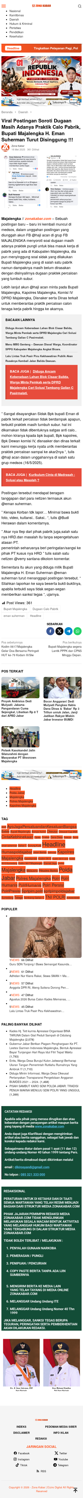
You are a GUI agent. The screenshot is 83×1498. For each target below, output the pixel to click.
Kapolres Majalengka (22, 805)
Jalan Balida (40, 852)
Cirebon (46, 837)
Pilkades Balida (48, 870)
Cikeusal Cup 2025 (68, 831)
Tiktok (23, 1465)
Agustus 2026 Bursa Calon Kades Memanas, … (39, 999)
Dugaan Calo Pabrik (45, 609)
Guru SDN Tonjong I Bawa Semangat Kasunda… (40, 964)
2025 (3, 827)
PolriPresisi (11, 890)
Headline (35, 616)
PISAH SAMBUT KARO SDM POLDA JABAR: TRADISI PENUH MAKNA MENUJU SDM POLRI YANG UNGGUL (44, 1088)
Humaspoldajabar (16, 851)
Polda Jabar (17, 793)
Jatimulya (52, 852)
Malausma (32, 870)
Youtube (63, 1459)
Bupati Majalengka (15, 609)
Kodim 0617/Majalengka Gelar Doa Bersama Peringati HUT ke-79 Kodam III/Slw (20, 648)
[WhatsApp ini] (78, 631)
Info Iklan (60, 1433)
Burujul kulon (39, 831)
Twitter (63, 1453)
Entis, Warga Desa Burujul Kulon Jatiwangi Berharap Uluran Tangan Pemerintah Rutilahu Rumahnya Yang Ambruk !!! (43, 1065)
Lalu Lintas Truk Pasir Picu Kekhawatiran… (36, 1011)
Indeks (21, 1427)
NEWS (15, 960)
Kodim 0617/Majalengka (30, 863)
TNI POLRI (55, 897)
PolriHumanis (30, 885)
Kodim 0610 (44, 858)
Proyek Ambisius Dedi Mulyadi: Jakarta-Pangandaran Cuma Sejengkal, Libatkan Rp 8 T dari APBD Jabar (19, 708)
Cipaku (37, 837)
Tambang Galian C (34, 897)
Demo (75, 837)
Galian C (22, 845)
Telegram (63, 1465)
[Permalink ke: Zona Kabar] (5, 147)
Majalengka (16, 797)
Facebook (24, 1453)
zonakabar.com (38, 218)
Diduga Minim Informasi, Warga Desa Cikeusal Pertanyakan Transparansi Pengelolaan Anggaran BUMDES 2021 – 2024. (41, 1077)
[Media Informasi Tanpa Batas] (41, 5)
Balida (5, 831)
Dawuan (68, 837)
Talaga (18, 897)
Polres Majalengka (21, 801)
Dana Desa (56, 837)
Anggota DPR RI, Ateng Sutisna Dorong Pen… (39, 987)
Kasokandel (30, 858)
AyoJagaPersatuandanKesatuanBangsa (42, 826)
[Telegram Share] (68, 631)
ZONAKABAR (73, 897)
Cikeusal (52, 831)
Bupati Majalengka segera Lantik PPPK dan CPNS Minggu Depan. (65, 648)
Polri (56, 878)
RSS (43, 1471)
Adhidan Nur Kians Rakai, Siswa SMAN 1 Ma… (39, 976)
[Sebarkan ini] (50, 631)
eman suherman (14, 616)
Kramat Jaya (50, 863)
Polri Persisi (53, 885)
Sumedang (7, 897)
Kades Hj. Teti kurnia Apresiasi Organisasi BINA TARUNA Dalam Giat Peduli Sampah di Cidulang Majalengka (40, 1035)
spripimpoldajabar (59, 890)
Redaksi (41, 1438)
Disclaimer (21, 1433)
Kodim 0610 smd (60, 858)
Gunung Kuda (34, 845)
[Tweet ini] (59, 631)
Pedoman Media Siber (61, 1427)
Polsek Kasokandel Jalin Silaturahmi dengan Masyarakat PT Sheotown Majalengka (18, 755)
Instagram (24, 1459)
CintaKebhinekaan (17, 836)
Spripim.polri (32, 890)
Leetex (61, 863)
